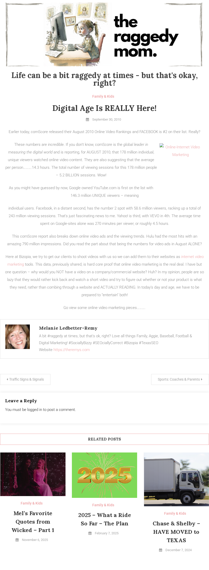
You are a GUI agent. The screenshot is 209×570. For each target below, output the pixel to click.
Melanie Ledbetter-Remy (68, 328)
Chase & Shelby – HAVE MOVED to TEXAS (176, 532)
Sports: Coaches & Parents (179, 379)
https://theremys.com (72, 349)
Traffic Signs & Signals (26, 379)
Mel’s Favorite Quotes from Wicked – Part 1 (32, 522)
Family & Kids (103, 96)
